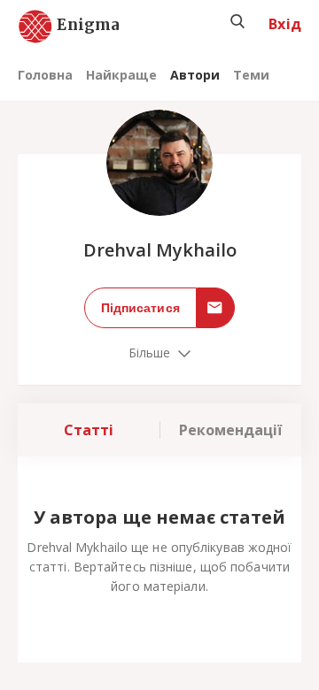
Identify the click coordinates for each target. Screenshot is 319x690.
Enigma (73, 25)
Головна (45, 74)
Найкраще (121, 74)
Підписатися (140, 308)
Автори (195, 74)
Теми (251, 74)
